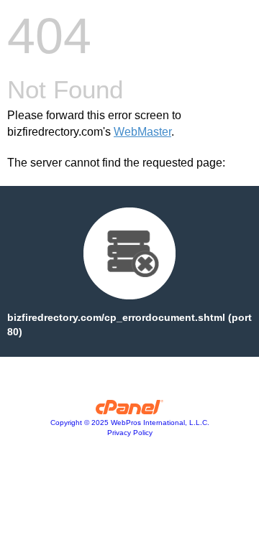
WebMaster (142, 132)
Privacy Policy (130, 433)
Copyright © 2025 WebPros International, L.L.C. (129, 422)
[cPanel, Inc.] (130, 410)
